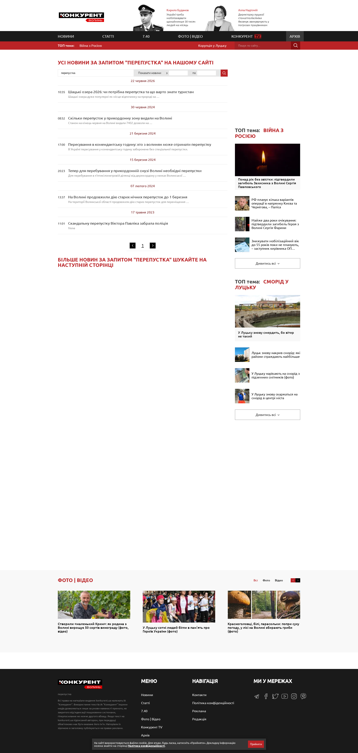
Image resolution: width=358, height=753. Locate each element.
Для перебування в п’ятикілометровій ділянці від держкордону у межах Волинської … (135, 173)
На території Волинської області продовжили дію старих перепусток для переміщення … (128, 199)
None (118, 225)
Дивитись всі (266, 263)
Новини (66, 36)
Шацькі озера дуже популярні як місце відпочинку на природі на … (131, 94)
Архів (295, 36)
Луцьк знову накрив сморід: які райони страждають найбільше (276, 354)
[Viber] (301, 698)
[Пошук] (295, 45)
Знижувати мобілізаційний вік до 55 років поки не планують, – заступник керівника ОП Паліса (275, 244)
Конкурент (245, 36)
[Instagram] (292, 698)
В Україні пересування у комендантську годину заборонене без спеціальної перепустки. (139, 146)
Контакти (199, 695)
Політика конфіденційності (213, 703)
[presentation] (293, 580)
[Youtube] (283, 698)
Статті (108, 36)
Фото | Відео (190, 36)
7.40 (146, 36)
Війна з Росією (91, 45)
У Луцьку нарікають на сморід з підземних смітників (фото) (276, 375)
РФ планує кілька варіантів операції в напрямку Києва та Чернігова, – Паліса (274, 203)
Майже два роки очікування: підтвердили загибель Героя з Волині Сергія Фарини (275, 224)
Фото (266, 580)
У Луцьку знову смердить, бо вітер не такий (266, 334)
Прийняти (256, 744)
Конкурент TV (151, 727)
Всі (256, 580)
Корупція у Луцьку (212, 45)
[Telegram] (257, 698)
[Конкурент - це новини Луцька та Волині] (80, 687)
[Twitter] (273, 698)
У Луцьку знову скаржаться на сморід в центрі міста (275, 396)
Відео (279, 580)
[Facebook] (264, 698)
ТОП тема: (259, 133)
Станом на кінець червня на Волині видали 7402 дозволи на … (120, 120)
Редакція (199, 719)
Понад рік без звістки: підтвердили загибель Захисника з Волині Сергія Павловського (267, 183)
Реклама (199, 711)
